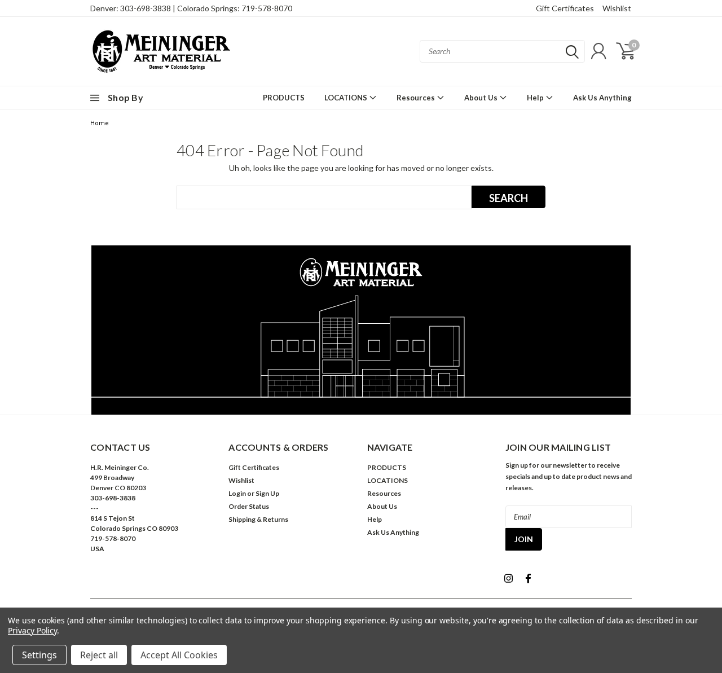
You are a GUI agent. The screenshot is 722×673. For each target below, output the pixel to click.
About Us (481, 97)
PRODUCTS (284, 97)
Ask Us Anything (602, 97)
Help (536, 97)
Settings (39, 655)
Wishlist (616, 8)
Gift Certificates (565, 8)
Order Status (248, 506)
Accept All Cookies (179, 655)
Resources (417, 97)
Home (99, 123)
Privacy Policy (32, 630)
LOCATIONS (346, 97)
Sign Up (267, 493)
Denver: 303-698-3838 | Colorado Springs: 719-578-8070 (191, 8)
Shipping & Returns (258, 519)
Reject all (99, 655)
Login (237, 493)
